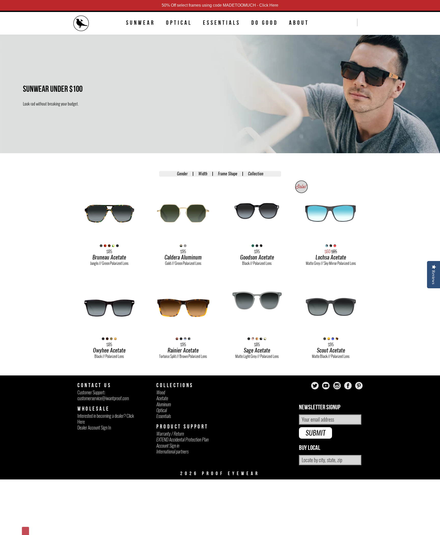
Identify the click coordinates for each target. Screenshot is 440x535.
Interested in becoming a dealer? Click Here (105, 419)
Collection (255, 174)
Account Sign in (167, 445)
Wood (160, 392)
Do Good (264, 22)
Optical (179, 22)
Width (202, 174)
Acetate (162, 398)
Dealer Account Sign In (94, 427)
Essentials (221, 22)
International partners (172, 451)
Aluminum (163, 404)
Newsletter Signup (319, 407)
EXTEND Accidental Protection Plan (182, 439)
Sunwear (140, 22)
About (299, 22)
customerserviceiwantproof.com (103, 398)
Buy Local (309, 448)
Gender (182, 174)
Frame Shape (227, 174)
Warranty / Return (170, 433)
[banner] (81, 24)
